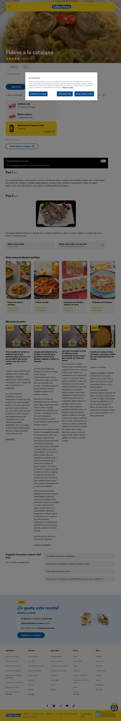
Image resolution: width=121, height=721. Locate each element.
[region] (61, 86)
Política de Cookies (67, 87)
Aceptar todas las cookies (84, 94)
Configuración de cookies (38, 94)
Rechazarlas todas (65, 94)
